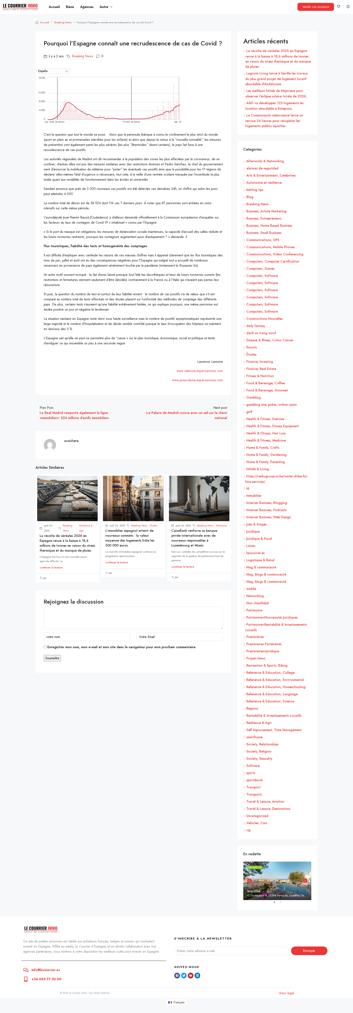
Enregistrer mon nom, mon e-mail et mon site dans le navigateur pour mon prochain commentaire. (121, 647)
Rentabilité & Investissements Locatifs (273, 715)
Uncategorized (257, 816)
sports (250, 773)
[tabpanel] (277, 881)
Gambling (253, 397)
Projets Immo (255, 658)
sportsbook (254, 780)
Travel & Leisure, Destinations (268, 808)
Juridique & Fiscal (259, 538)
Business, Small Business (263, 232)
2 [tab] (282, 904)
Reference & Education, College (270, 672)
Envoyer (309, 950)
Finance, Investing (259, 361)
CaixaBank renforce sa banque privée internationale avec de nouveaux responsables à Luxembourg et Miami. (194, 538)
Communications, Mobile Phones (270, 247)
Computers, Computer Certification (272, 261)
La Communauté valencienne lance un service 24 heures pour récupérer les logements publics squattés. (274, 120)
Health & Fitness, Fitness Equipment (272, 426)
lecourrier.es (255, 553)
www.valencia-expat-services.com (200, 370)
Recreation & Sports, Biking (266, 665)
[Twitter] (184, 975)
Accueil (54, 7)
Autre (104, 7)
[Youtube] (190, 975)
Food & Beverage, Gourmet (267, 390)
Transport (253, 787)
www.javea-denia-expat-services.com (197, 380)
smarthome (254, 737)
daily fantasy (255, 325)
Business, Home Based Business (269, 225)
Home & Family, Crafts (262, 447)
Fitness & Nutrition (260, 376)
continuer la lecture (51, 567)
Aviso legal (286, 993)
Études (153, 525)
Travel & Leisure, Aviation (265, 801)
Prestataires (255, 636)
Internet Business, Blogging (266, 502)
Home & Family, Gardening (266, 454)
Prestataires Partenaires (264, 644)
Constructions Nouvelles (264, 318)
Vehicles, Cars (256, 823)
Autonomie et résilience (264, 182)
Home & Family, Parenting (265, 462)
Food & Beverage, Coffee (265, 383)
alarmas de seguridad (262, 168)
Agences (87, 7)
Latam (250, 545)
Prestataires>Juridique (262, 651)
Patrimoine (221, 525)
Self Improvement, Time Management (274, 730)
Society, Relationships (262, 744)
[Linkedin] (197, 975)
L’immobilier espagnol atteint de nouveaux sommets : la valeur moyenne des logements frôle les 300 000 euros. (129, 538)
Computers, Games (260, 268)
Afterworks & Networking (265, 161)
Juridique (253, 531)
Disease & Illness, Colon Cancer (269, 340)
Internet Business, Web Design (268, 517)
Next (305, 881)
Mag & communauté (261, 567)
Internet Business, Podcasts (266, 510)
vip (248, 830)
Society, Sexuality (259, 758)
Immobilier (253, 495)
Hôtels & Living (257, 469)
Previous (249, 881)
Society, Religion (258, 751)
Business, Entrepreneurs (263, 218)
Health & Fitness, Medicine (266, 440)
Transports (254, 794)
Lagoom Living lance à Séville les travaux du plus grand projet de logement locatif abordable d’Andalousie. (276, 78)
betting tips (254, 189)
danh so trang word (261, 333)
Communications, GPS (262, 240)
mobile (251, 588)
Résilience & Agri (86, 528)
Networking (255, 596)
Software (253, 765)
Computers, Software (262, 275)
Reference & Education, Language (272, 694)
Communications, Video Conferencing (274, 254)
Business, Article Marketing (266, 211)
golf (249, 411)
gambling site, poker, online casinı (271, 404)
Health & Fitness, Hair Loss (266, 433)
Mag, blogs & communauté (266, 574)
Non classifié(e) (257, 603)
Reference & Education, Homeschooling (276, 687)
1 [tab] (276, 904)
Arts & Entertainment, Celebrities (271, 175)
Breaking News (62, 22)
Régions (252, 708)
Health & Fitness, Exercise (265, 419)
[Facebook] (177, 975)
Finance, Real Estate (261, 368)
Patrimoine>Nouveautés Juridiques (272, 617)
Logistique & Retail (260, 560)
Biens (70, 7)
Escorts (251, 347)
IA (247, 488)
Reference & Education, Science (270, 701)
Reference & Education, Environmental (275, 679)
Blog (249, 197)
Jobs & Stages (256, 524)
